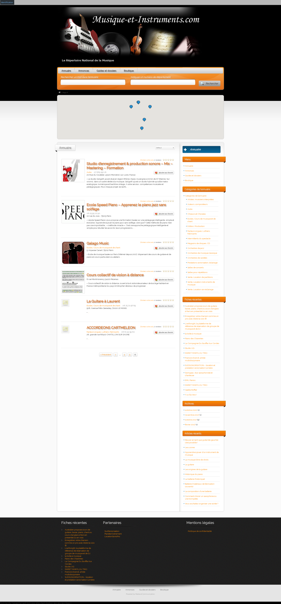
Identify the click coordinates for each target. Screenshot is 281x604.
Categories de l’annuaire (195, 196)
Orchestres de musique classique (202, 253)
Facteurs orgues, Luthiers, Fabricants (103, 332)
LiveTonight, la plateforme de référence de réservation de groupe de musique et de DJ (202, 326)
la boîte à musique (193, 333)
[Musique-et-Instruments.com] (60, 92)
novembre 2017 (192, 415)
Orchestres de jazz (195, 248)
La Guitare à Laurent (103, 301)
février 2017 (190, 424)
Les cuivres (190, 447)
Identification (7, 2)
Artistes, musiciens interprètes (200, 199)
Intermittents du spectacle (198, 238)
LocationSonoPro (112, 536)
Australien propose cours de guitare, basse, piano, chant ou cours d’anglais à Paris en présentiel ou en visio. (202, 308)
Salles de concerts (195, 267)
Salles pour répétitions (197, 272)
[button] (144, 120)
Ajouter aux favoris (166, 173)
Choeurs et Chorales (196, 214)
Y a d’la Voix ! (191, 394)
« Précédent (105, 354)
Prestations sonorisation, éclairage (202, 262)
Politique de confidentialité (200, 531)
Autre (89, 172)
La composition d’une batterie (198, 491)
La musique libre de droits (196, 459)
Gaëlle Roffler (191, 390)
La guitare (189, 464)
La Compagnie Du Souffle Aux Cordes (202, 343)
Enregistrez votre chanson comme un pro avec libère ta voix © (80, 543)
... (128, 187)
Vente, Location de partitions (200, 277)
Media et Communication (145, 594)
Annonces (83, 70)
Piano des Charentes (194, 338)
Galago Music (98, 243)
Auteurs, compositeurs (197, 204)
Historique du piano (194, 474)
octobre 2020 (191, 410)
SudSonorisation (111, 531)
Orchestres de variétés (197, 258)
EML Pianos (190, 380)
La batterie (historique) (195, 479)
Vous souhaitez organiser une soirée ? (201, 503)
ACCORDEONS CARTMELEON (111, 327)
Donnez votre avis (146, 160)
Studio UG (189, 348)
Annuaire (66, 70)
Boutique (129, 70)
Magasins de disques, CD (198, 243)
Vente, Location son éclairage (200, 289)
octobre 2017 (191, 420)
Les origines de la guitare (196, 469)
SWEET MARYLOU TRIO (196, 353)
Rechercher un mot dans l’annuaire (79, 77)
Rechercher (212, 83)
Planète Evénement (113, 534)
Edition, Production (196, 226)
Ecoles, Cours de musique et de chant (103, 247)
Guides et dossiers (106, 70)
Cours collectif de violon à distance (115, 275)
